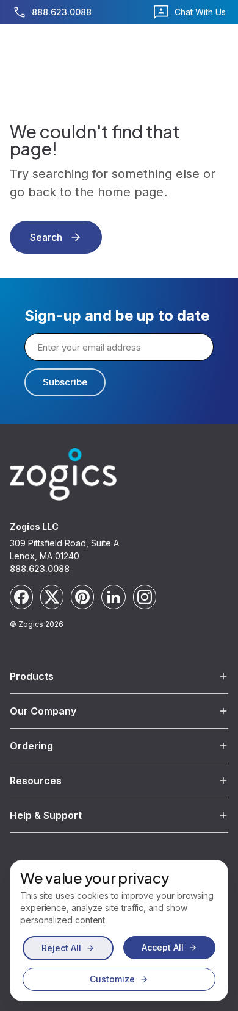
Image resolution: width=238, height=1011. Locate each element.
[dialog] (119, 930)
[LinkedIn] (113, 597)
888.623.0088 (40, 568)
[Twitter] (51, 597)
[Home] (63, 474)
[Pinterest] (82, 597)
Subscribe (65, 382)
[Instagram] (144, 597)
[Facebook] (21, 597)
